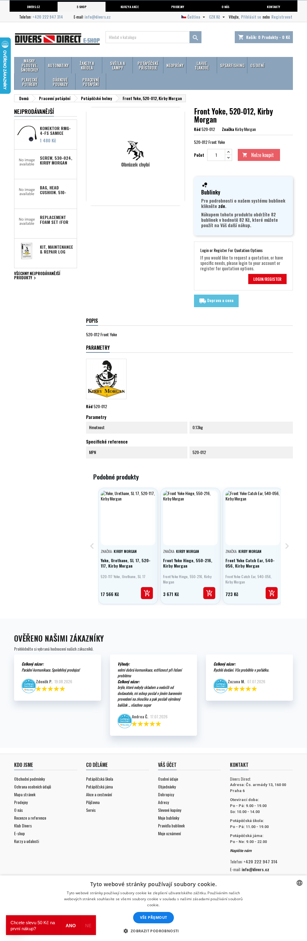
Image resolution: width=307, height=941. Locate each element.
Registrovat (281, 17)
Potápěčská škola (99, 779)
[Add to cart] (147, 593)
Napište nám (241, 850)
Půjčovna (93, 802)
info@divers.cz (98, 17)
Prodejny (177, 6)
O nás (225, 6)
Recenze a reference (30, 818)
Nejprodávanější (34, 111)
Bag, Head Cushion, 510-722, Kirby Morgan (53, 189)
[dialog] (153, 908)
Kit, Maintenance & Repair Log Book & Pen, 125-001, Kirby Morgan (56, 249)
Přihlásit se (251, 17)
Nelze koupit (258, 155)
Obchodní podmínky (29, 779)
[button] (153, 931)
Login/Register (267, 279)
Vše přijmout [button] (153, 917)
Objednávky (167, 786)
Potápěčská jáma (99, 786)
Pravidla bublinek (171, 825)
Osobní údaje (168, 779)
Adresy (163, 802)
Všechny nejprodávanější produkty (37, 276)
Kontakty (273, 6)
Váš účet (167, 764)
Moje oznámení (169, 833)
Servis (91, 810)
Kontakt (239, 764)
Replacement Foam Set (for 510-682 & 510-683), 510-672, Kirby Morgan (54, 219)
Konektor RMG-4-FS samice (55, 130)
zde (221, 206)
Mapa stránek (24, 794)
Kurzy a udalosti (26, 841)
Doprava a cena (216, 300)
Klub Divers (23, 825)
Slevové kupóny (169, 810)
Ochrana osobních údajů (32, 786)
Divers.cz (33, 6)
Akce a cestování (99, 794)
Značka (228, 129)
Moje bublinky (168, 818)
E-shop (82, 6)
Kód (197, 129)
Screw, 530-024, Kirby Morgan (56, 160)
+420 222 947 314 (47, 17)
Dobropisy (166, 794)
